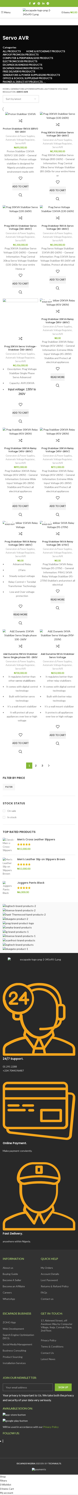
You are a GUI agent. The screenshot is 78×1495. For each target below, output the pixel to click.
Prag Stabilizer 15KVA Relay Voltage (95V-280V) (20, 543)
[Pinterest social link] (38, 3)
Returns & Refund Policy (55, 1286)
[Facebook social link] (30, 3)
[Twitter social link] (34, 3)
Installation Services (14, 1363)
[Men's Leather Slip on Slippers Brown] (9, 866)
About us (8, 1267)
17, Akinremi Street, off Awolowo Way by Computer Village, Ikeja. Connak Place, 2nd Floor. (56, 1325)
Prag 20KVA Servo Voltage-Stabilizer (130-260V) (20, 348)
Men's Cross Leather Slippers (36, 839)
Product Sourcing (12, 1356)
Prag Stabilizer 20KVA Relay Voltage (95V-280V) (58, 321)
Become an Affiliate (14, 1286)
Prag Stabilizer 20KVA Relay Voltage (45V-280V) (58, 450)
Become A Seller (12, 1280)
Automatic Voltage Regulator (20, 139)
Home (6, 89)
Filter (9, 786)
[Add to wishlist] (20, 178)
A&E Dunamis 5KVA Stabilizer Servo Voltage (57, 655)
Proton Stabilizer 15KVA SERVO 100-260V (20, 130)
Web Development (13, 1328)
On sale (11, 810)
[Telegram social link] (48, 3)
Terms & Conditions (52, 1346)
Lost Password (49, 1280)
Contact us (47, 1298)
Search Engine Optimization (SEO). (18, 1336)
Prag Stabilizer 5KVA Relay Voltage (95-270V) (57, 543)
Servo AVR (20, 143)
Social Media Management (17, 1344)
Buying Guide (10, 1273)
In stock (12, 817)
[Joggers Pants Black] (9, 888)
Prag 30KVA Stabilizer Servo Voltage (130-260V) (20, 227)
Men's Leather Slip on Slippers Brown (41, 859)
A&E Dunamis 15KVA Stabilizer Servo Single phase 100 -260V (20, 655)
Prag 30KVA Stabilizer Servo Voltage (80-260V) (57, 134)
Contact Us (47, 1352)
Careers (7, 1292)
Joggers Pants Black (30, 883)
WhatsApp (9, 1298)
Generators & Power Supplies (27, 89)
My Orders (47, 1267)
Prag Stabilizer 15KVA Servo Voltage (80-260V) (58, 227)
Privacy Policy (48, 1340)
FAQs (44, 1292)
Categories (9, 47)
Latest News (48, 1359)
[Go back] (7, 29)
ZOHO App (9, 1322)
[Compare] (20, 120)
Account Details (50, 1273)
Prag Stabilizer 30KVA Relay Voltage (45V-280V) (20, 450)
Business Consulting (14, 1350)
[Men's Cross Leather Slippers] (9, 845)
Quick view (20, 195)
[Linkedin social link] (43, 3)
